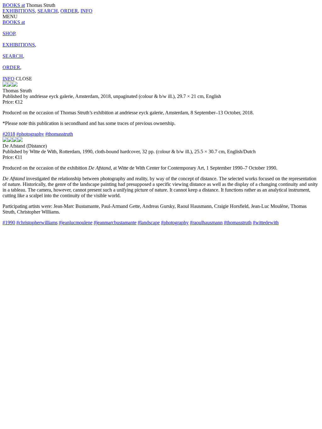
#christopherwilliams (37, 222)
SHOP (9, 33)
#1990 (9, 222)
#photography (30, 134)
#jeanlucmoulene (75, 222)
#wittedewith (266, 222)
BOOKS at (14, 5)
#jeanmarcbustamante (115, 222)
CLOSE (24, 78)
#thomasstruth (59, 134)
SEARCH (47, 11)
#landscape (149, 222)
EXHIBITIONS (19, 11)
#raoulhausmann (206, 222)
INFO (86, 11)
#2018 (9, 134)
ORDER (69, 11)
